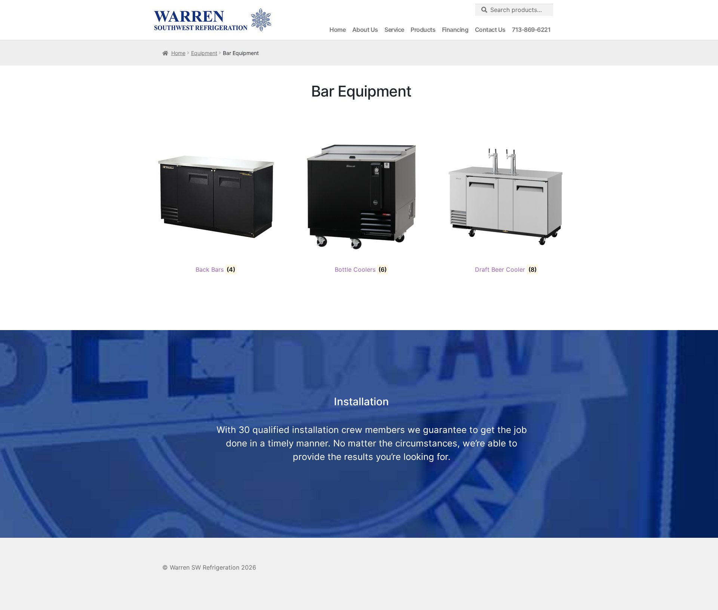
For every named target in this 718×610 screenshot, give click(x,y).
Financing (455, 29)
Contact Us (490, 29)
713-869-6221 (531, 29)
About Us (365, 29)
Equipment (204, 53)
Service (394, 29)
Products (423, 29)
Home (337, 29)
